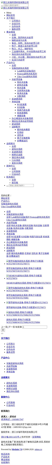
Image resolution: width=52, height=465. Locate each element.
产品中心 (5, 201)
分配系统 (29, 228)
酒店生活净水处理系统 (17, 245)
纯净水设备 (18, 228)
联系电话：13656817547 (12, 419)
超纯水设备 (27, 225)
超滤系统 (10, 248)
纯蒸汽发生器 (36, 236)
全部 (14, 35)
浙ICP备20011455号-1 (11, 437)
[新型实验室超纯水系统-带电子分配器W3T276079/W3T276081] (28, 290)
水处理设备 (11, 223)
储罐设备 (15, 239)
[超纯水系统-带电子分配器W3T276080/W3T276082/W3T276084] (28, 315)
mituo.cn (38, 449)
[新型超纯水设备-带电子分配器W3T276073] (27, 302)
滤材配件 (10, 250)
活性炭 (34, 253)
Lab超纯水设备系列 (20, 217)
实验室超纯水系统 (9, 204)
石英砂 (28, 253)
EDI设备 (25, 236)
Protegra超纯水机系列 (40, 217)
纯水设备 (38, 225)
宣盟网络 (36, 437)
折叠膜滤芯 (14, 256)
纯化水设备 (16, 225)
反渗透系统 (11, 231)
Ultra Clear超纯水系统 (11, 206)
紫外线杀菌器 (17, 253)
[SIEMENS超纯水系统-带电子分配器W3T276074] (28, 278)
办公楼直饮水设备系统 (17, 242)
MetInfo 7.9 (17, 449)
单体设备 (10, 234)
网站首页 (5, 198)
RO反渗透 (16, 236)
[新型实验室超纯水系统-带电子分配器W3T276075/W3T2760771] (28, 264)
